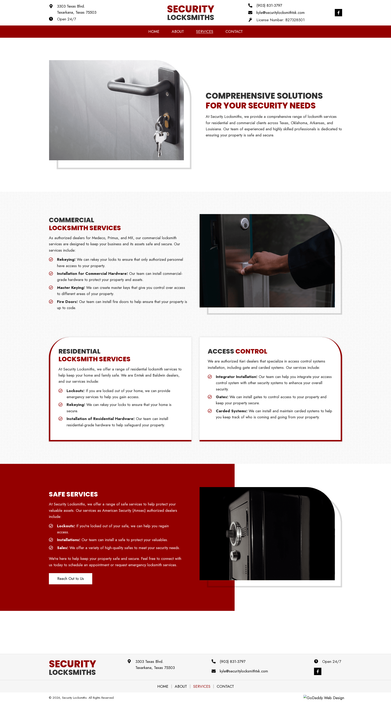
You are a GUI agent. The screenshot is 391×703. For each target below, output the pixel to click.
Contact (225, 686)
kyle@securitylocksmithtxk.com (280, 12)
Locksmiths (72, 668)
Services (201, 686)
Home (162, 686)
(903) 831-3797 (269, 5)
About (181, 686)
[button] (338, 12)
